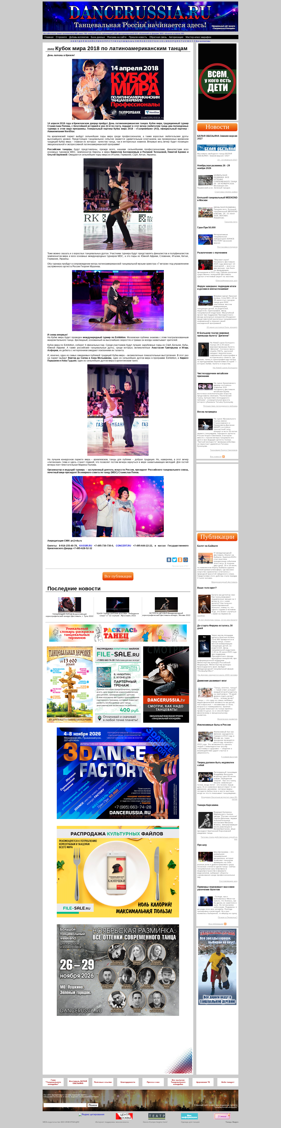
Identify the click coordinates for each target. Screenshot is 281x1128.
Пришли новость (138, 37)
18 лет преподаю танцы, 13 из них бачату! (217, 620)
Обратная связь (158, 37)
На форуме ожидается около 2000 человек (217, 675)
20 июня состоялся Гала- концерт (222, 327)
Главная (49, 37)
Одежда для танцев (190, 1122)
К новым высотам (229, 757)
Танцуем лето (230, 222)
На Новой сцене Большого (225, 368)
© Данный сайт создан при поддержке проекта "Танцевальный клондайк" (215, 1106)
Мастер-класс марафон (198, 37)
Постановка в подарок (227, 247)
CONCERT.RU (123, 545)
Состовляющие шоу (228, 881)
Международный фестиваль (224, 582)
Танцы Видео (232, 1122)
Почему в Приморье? (227, 917)
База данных (98, 37)
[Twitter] (174, 560)
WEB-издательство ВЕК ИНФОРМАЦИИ (61, 1122)
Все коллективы (203, 41)
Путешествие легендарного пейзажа (220, 406)
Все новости (216, 456)
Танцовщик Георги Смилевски (223, 450)
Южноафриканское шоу (226, 280)
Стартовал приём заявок (226, 192)
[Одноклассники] (180, 560)
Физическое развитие (227, 719)
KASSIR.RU (85, 545)
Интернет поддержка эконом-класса (112, 1122)
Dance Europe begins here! (155, 1122)
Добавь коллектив (79, 37)
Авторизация (176, 37)
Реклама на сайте (117, 37)
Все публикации (118, 576)
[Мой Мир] (185, 560)
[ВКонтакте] (169, 560)
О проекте (61, 37)
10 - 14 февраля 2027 (227, 160)
